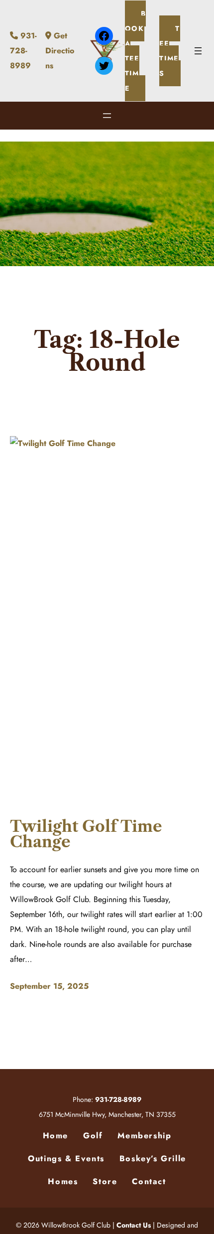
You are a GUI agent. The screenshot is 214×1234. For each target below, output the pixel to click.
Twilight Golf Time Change (86, 834)
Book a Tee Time (135, 50)
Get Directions (59, 50)
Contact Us (133, 1225)
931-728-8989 (23, 50)
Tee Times (169, 50)
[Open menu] (198, 51)
